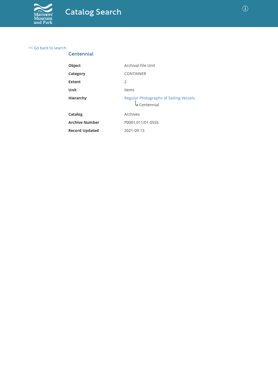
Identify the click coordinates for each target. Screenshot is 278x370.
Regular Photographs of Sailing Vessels (159, 97)
